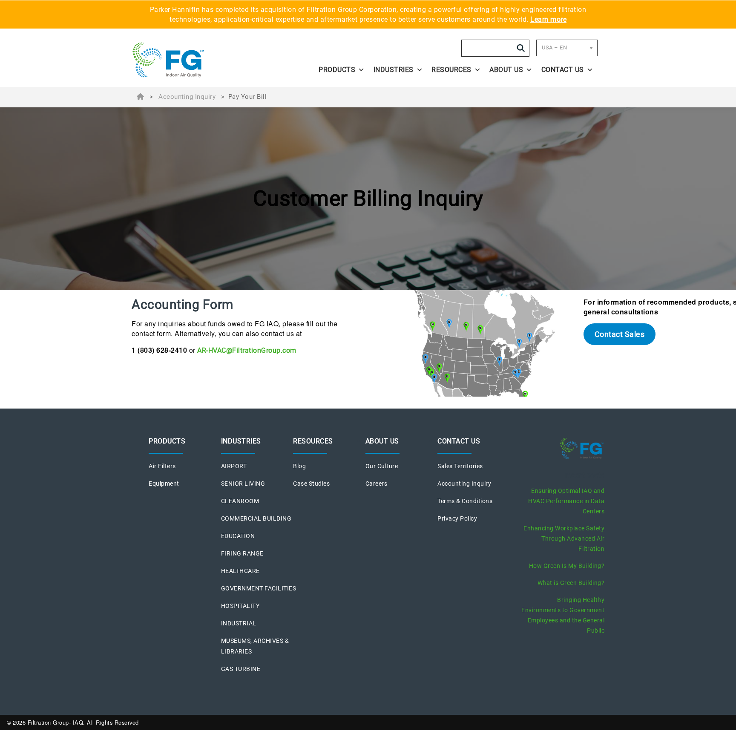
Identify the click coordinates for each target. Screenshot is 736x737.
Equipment (164, 483)
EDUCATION (238, 536)
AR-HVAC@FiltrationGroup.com (246, 350)
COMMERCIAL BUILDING (256, 518)
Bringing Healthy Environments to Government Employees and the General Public (562, 615)
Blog (299, 466)
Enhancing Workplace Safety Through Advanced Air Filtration (563, 538)
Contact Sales (620, 334)
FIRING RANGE (242, 553)
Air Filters (162, 466)
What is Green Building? (571, 582)
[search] (520, 48)
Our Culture (381, 466)
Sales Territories (460, 466)
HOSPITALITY (240, 605)
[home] (190, 60)
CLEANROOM (240, 501)
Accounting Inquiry (187, 97)
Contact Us (562, 70)
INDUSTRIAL (238, 623)
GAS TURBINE (241, 668)
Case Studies (311, 483)
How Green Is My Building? (567, 565)
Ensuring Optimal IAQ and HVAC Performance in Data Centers (566, 501)
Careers (376, 483)
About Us (506, 70)
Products (337, 70)
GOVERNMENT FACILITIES (258, 588)
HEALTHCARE (240, 570)
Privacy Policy (457, 518)
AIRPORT (234, 466)
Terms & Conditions (464, 501)
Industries (394, 70)
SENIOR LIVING (243, 483)
